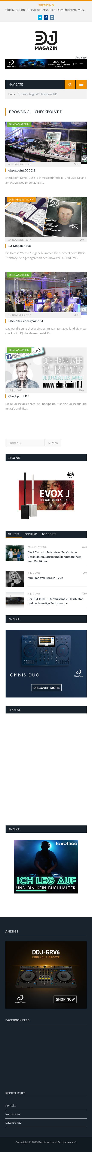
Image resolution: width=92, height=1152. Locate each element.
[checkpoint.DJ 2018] (46, 143)
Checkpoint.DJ (18, 396)
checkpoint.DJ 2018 (21, 170)
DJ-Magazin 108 (19, 246)
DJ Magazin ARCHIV (21, 199)
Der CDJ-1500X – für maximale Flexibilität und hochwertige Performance (55, 601)
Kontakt (10, 1105)
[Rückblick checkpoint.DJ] (46, 293)
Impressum (12, 1114)
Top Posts (49, 534)
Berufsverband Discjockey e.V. (57, 1142)
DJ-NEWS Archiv (19, 124)
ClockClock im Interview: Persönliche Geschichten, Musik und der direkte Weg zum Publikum (47, 10)
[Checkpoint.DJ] (46, 368)
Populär (30, 534)
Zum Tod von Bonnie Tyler (45, 578)
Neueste (13, 534)
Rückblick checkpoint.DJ (25, 321)
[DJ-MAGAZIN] (46, 39)
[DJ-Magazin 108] (46, 218)
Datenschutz (13, 1122)
